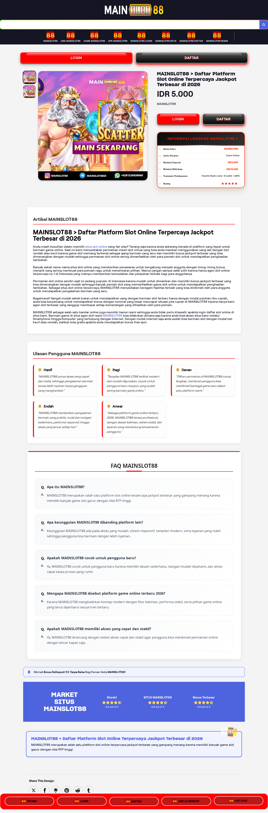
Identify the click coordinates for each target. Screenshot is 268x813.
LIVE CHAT (241, 799)
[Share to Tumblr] (88, 790)
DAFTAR (192, 58)
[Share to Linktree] (55, 790)
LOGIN (76, 58)
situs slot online (96, 246)
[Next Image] (144, 126)
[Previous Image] (41, 126)
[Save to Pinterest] (66, 790)
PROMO (32, 801)
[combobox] (130, 24)
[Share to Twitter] (33, 790)
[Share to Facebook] (44, 790)
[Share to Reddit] (77, 790)
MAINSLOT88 (112, 315)
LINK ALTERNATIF (189, 799)
